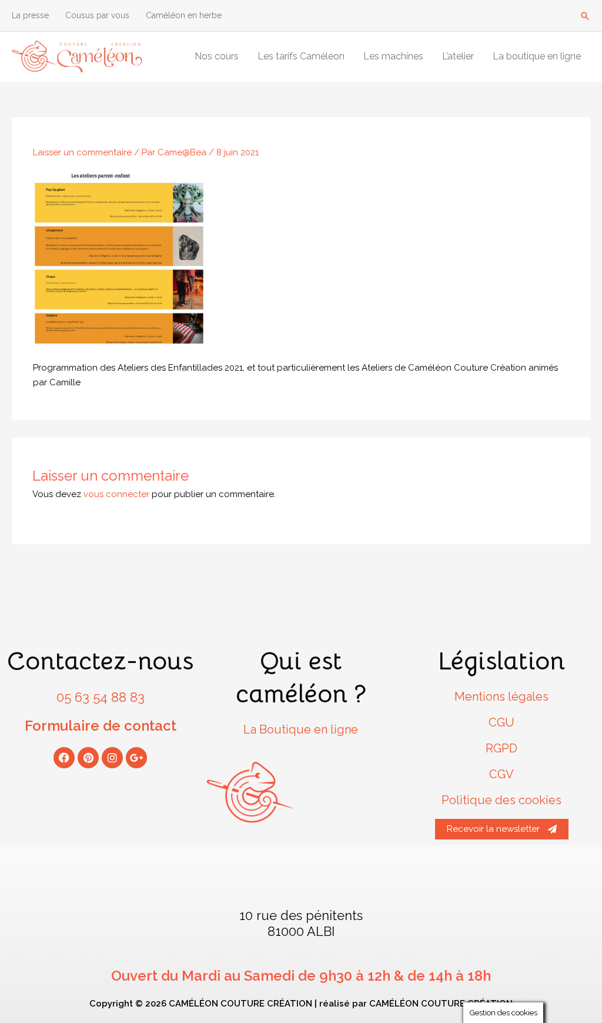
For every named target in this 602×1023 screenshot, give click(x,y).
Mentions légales (501, 696)
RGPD (501, 748)
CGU (501, 722)
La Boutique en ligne (300, 729)
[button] (585, 16)
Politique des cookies (501, 800)
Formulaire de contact (100, 725)
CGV (501, 774)
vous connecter (116, 494)
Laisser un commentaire (82, 152)
